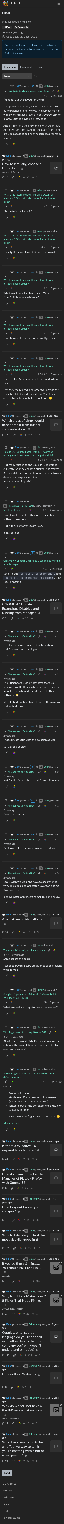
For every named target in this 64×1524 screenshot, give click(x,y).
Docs (6, 1504)
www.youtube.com (11, 172)
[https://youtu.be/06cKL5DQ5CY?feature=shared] (56, 1268)
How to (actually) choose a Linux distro (28, 91)
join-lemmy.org (11, 1517)
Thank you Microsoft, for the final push (24, 950)
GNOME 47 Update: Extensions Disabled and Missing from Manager (31, 563)
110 (7, 435)
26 (6, 1159)
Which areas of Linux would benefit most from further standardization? (28, 282)
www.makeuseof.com (12, 1309)
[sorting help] (35, 76)
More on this (11, 1123)
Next (7, 1473)
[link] (58, 91)
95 (6, 1461)
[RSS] (40, 76)
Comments (26, 67)
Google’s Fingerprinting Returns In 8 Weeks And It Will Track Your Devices (29, 996)
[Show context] (52, 91)
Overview (10, 67)
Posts (40, 67)
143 (7, 1355)
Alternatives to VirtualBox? (21, 636)
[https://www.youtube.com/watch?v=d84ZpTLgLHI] (56, 168)
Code (6, 1511)
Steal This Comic (12, 510)
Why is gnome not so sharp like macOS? (24, 1032)
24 (6, 1314)
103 (7, 1248)
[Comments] (56, 425)
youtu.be (6, 1276)
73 (6, 1281)
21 (6, 1423)
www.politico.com (10, 1418)
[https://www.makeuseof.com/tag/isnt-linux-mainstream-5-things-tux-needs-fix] (56, 1300)
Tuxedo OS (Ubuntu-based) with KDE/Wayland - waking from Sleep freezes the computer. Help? (29, 454)
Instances (8, 1497)
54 (6, 932)
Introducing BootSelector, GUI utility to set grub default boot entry (28, 1076)
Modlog (7, 1490)
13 (6, 177)
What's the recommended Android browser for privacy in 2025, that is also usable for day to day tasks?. (29, 198)
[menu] (58, 3)
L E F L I (14, 3)
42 (6, 1220)
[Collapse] (6, 86)
